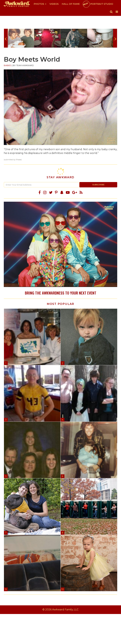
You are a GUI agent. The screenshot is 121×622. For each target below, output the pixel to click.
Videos (54, 4)
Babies (8, 65)
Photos (39, 4)
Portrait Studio (98, 4)
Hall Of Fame (71, 4)
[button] (111, 12)
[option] (21, 38)
